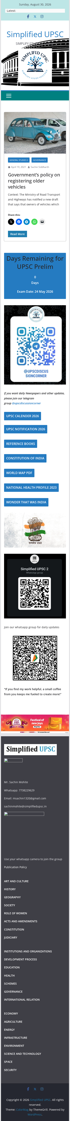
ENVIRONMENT (14, 1046)
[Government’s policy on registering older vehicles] (35, 133)
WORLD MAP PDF (19, 473)
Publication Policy (15, 867)
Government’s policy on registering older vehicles (34, 180)
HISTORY (10, 889)
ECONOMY (11, 1013)
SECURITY (10, 1070)
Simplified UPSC (35, 34)
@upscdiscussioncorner (26, 403)
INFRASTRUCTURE (15, 1038)
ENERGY (9, 1030)
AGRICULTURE (13, 1021)
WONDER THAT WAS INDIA (26, 502)
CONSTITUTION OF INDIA (25, 458)
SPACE (8, 1062)
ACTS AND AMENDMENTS (20, 921)
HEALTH (9, 975)
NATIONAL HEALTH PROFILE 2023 (31, 487)
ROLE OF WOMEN (15, 913)
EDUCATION (12, 967)
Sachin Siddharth (40, 167)
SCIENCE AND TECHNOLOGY (22, 1054)
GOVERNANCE (39, 160)
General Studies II (19, 160)
